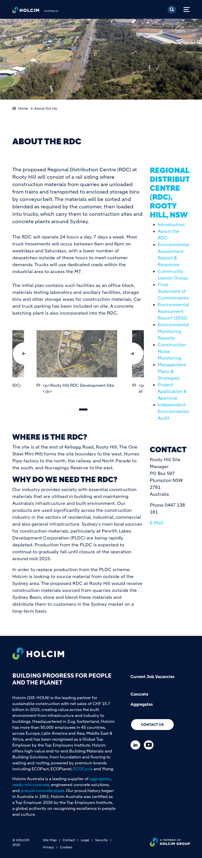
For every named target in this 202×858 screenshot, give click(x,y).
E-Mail (156, 523)
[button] (24, 354)
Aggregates (142, 704)
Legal (85, 840)
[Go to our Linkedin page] (137, 745)
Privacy (48, 847)
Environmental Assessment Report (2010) (173, 311)
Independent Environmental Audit (173, 411)
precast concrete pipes (42, 790)
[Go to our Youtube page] (150, 745)
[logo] (25, 11)
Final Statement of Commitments (173, 291)
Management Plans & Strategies (172, 371)
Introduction (171, 224)
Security (101, 840)
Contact (69, 840)
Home (23, 108)
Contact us (152, 724)
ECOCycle (83, 768)
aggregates (100, 778)
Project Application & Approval (172, 391)
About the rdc (46, 108)
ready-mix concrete (30, 784)
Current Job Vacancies (152, 676)
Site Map (50, 840)
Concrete (139, 694)
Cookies (66, 847)
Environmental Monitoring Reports (173, 331)
